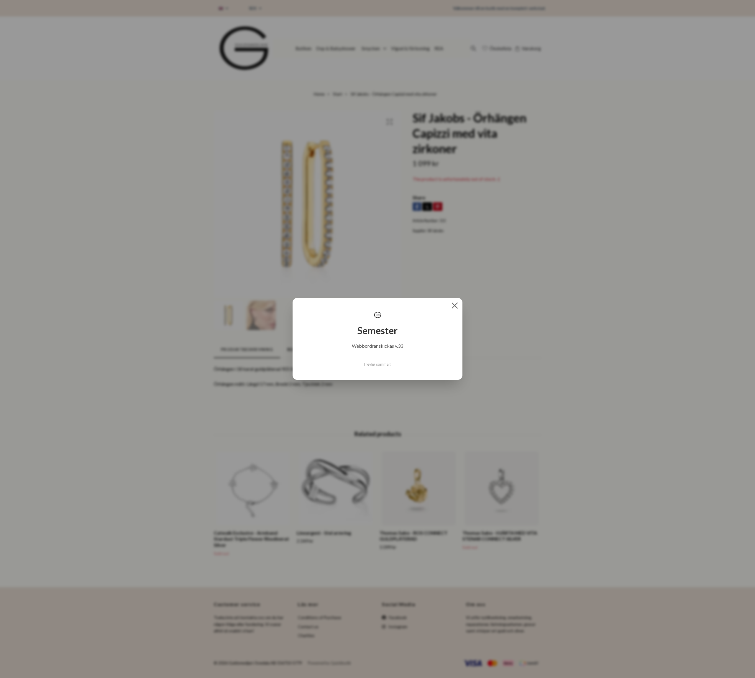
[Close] (454, 305)
